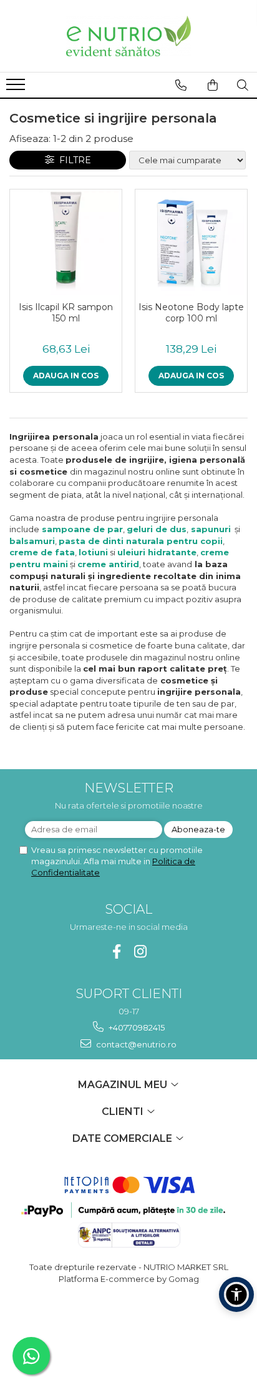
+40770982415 (136, 1027)
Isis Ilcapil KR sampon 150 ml (66, 312)
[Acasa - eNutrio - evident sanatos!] (128, 36)
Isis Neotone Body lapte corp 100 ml (191, 312)
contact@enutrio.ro (135, 1044)
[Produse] (17, 88)
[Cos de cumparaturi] (212, 85)
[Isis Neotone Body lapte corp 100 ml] (191, 242)
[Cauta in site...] (242, 85)
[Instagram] (141, 951)
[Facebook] (117, 951)
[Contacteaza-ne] (181, 85)
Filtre (72, 160)
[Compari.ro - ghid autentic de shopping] (128, 1326)
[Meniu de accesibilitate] (236, 1294)
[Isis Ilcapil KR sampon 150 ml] (66, 242)
